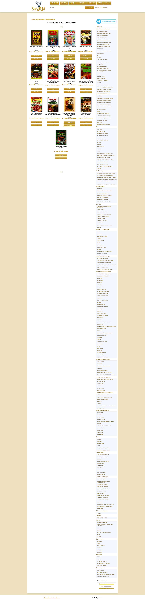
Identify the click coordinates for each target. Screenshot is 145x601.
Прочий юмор (100, 443)
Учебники (99, 337)
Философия (100, 343)
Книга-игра (100, 222)
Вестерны (99, 188)
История (99, 302)
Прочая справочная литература (105, 379)
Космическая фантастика (104, 51)
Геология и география (103, 291)
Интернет (99, 363)
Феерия (99, 168)
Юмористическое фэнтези (104, 89)
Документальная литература (104, 392)
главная (55, 3)
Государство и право (102, 293)
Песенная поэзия (101, 247)
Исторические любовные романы (106, 173)
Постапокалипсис (102, 66)
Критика (99, 401)
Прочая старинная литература (104, 269)
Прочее (98, 520)
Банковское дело (101, 479)
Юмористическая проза (103, 447)
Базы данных (100, 361)
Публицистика (101, 408)
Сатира (98, 445)
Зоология (99, 298)
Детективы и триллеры (103, 93)
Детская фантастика (102, 212)
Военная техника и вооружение (105, 574)
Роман (98, 151)
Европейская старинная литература (106, 264)
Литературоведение (102, 306)
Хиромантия (100, 434)
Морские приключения (103, 193)
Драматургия (100, 240)
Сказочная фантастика (103, 68)
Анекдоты (99, 439)
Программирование (102, 370)
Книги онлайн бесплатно (106, 584)
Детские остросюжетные (104, 214)
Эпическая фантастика (103, 85)
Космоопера (100, 53)
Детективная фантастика (104, 40)
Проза (98, 127)
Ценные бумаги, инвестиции (104, 506)
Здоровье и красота (102, 456)
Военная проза (101, 131)
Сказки (99, 227)
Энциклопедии (101, 390)
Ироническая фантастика (104, 42)
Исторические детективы (104, 102)
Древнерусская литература (104, 262)
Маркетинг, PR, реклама (103, 495)
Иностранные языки (102, 300)
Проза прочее (100, 146)
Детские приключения (103, 216)
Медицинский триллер (103, 113)
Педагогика (100, 317)
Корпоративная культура (103, 488)
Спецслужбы (100, 570)
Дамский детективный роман (105, 98)
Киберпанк (100, 48)
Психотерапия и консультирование (106, 326)
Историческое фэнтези (103, 46)
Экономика (100, 508)
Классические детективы (104, 104)
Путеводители (101, 381)
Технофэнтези (101, 76)
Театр (98, 534)
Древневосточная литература (105, 260)
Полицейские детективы (104, 118)
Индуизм (99, 414)
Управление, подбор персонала (105, 504)
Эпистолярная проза (102, 164)
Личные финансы (101, 491)
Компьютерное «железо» (103, 366)
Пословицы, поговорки (103, 563)
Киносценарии (101, 545)
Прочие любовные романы (104, 181)
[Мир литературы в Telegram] (106, 23)
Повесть (99, 144)
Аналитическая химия (102, 357)
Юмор (98, 437)
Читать (36, 58)
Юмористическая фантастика (105, 87)
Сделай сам (100, 467)
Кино (98, 527)
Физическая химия (102, 341)
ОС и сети (99, 368)
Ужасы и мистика (101, 78)
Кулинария (99, 459)
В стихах (99, 238)
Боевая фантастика (102, 31)
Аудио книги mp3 (106, 586)
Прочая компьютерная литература (106, 374)
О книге (36, 55)
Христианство (101, 428)
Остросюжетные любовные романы (107, 179)
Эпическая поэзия (102, 253)
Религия (99, 423)
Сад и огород (100, 465)
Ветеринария (100, 287)
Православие (100, 417)
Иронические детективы (104, 100)
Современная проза (102, 162)
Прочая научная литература (104, 322)
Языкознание (100, 354)
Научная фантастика (102, 59)
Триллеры (99, 122)
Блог (100, 3)
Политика (99, 319)
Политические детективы (104, 115)
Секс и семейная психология (105, 333)
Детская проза (101, 209)
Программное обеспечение (104, 372)
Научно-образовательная (103, 271)
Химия (98, 346)
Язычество (100, 432)
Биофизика (100, 280)
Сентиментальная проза (103, 157)
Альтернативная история (103, 91)
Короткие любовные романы (105, 175)
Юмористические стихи (103, 450)
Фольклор (99, 554)
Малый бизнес (100, 493)
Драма (98, 543)
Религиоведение (101, 328)
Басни (98, 231)
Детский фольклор (102, 220)
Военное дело (100, 568)
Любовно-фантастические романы (106, 177)
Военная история (101, 289)
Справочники (100, 388)
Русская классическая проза (104, 153)
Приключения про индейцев (104, 195)
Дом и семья (100, 452)
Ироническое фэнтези (103, 44)
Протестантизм (101, 419)
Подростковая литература (104, 532)
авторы (81, 3)
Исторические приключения (104, 190)
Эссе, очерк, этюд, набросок (105, 166)
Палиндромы (100, 245)
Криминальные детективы (104, 107)
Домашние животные (103, 454)
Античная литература (102, 258)
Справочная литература (103, 377)
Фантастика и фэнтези (103, 29)
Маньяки (99, 111)
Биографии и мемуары (103, 395)
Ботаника (99, 284)
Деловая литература (102, 476)
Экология (99, 350)
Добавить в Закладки (101, 7)
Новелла (99, 142)
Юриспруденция (101, 352)
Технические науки (102, 335)
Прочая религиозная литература (105, 421)
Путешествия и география (104, 201)
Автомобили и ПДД (102, 517)
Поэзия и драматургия (102, 229)
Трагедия (99, 552)
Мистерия (99, 547)
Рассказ (99, 148)
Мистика (99, 57)
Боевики (99, 96)
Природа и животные (102, 197)
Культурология (101, 304)
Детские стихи (101, 218)
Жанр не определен (102, 511)
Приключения (100, 186)
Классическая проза (102, 135)
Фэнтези (99, 82)
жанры (64, 3)
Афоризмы (99, 129)
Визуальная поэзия (102, 236)
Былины (99, 556)
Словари (99, 386)
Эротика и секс (101, 474)
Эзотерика (100, 430)
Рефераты (99, 330)
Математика (100, 308)
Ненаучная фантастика (103, 61)
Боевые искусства (102, 572)
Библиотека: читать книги (106, 588)
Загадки (99, 559)
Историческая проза (102, 133)
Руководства (100, 383)
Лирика (99, 242)
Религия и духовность (102, 410)
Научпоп (99, 403)
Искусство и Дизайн (102, 399)
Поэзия (99, 249)
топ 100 (72, 3)
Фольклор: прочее (102, 565)
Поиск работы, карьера (103, 499)
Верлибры (99, 234)
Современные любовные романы (106, 184)
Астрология (100, 412)
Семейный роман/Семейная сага (105, 155)
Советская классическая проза (105, 159)
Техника (98, 515)
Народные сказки (101, 561)
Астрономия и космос (103, 276)
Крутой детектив (101, 109)
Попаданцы (100, 64)
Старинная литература (103, 256)
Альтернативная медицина (104, 273)
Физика (99, 339)
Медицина (99, 311)
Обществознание (101, 313)
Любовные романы (101, 171)
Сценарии (99, 550)
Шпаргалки (100, 348)
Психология (100, 324)
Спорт (98, 470)
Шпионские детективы (103, 124)
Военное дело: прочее (103, 576)
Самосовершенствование (104, 425)
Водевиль (99, 541)
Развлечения (100, 463)
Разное (99, 513)
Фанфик (99, 536)
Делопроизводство (102, 486)
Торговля (99, 502)
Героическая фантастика (104, 33)
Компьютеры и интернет (103, 359)
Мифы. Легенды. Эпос (102, 267)
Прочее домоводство (103, 461)
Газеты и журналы (102, 522)
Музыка (99, 530)
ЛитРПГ (99, 55)
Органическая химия (102, 315)
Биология (99, 278)
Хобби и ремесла (101, 472)
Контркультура (101, 137)
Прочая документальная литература (106, 405)
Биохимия (99, 282)
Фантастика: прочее (102, 80)
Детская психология (102, 295)
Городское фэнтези (102, 35)
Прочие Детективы (102, 120)
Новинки (91, 3)
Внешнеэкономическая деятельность (103, 482)
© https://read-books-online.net (52, 598)
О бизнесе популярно (102, 497)
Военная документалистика (104, 397)
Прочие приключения (102, 199)
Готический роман (102, 37)
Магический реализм (102, 140)
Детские (98, 204)
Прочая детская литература (104, 225)
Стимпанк (99, 74)
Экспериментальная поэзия (104, 251)
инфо (108, 3)
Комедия (99, 441)
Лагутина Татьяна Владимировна (36, 51)
